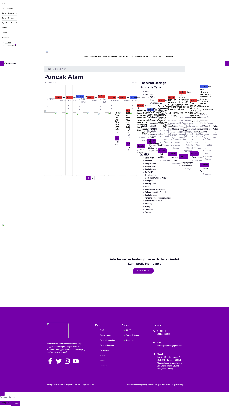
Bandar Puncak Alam (153, 200)
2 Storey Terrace (157, 111)
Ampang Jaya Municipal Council (158, 198)
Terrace (153, 140)
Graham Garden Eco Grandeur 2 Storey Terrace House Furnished (205, 99)
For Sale (58, 97)
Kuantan (148, 160)
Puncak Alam (150, 166)
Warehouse (154, 103)
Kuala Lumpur (150, 169)
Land (147, 91)
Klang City (149, 180)
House (148, 105)
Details (205, 165)
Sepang (148, 212)
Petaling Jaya (150, 175)
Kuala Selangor (151, 195)
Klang (147, 206)
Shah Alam (149, 157)
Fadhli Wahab (204, 170)
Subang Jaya (150, 183)
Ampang (148, 203)
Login (8, 42)
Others (153, 131)
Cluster (153, 125)
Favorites (11, 45)
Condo (152, 128)
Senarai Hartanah (9, 18)
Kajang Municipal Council (155, 189)
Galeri (4, 33)
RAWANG (149, 172)
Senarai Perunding (9, 13)
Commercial (150, 94)
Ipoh (147, 186)
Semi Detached (156, 134)
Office (152, 97)
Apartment (154, 120)
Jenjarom (149, 209)
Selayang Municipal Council (156, 178)
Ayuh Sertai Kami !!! (9, 23)
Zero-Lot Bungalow (158, 148)
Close (16, 403)
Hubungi (5, 38)
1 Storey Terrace (157, 108)
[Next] (96, 178)
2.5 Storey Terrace (157, 114)
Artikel (4, 28)
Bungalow (154, 123)
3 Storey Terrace (157, 117)
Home (49, 69)
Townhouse (154, 143)
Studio (152, 137)
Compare (5, 403)
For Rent (80, 96)
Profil (4, 3)
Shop (152, 100)
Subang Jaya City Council (155, 192)
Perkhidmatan (7, 8)
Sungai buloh (150, 163)
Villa (151, 146)
